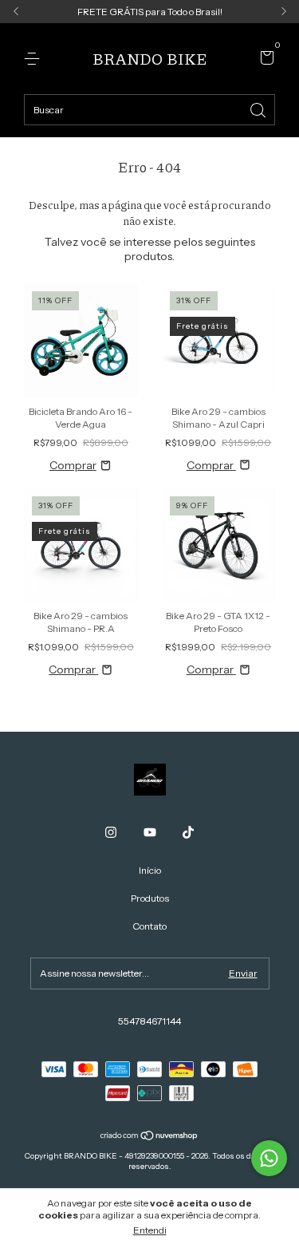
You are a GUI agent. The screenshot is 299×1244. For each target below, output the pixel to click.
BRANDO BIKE (149, 58)
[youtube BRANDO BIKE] (150, 832)
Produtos (150, 898)
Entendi (150, 1230)
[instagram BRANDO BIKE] (110, 832)
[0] (264, 59)
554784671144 (149, 1021)
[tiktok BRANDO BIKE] (188, 832)
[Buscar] (259, 109)
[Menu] (34, 59)
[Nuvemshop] (149, 1137)
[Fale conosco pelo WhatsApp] (269, 1158)
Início (150, 870)
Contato (149, 926)
